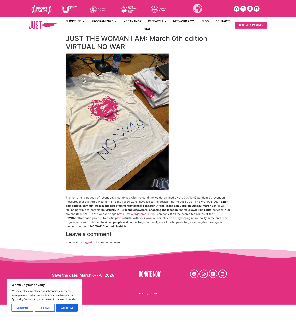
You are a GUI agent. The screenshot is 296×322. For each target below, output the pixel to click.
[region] (44, 297)
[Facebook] (236, 9)
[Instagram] (243, 9)
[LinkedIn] (257, 9)
